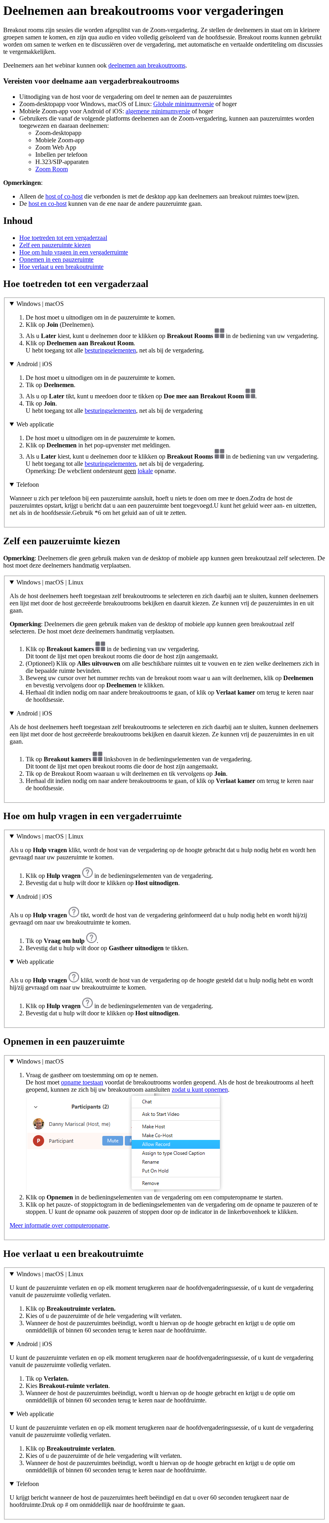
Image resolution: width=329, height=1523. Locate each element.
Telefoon (27, 484)
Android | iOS (34, 364)
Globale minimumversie (183, 103)
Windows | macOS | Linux (49, 582)
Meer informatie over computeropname (59, 1225)
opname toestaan (82, 1082)
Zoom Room (51, 169)
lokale (145, 470)
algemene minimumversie (158, 111)
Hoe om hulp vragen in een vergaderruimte (73, 252)
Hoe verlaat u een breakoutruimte (61, 266)
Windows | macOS (40, 303)
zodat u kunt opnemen (200, 1089)
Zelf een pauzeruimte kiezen (55, 245)
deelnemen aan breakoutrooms (146, 65)
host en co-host (47, 203)
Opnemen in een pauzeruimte (56, 259)
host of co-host (64, 196)
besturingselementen (110, 350)
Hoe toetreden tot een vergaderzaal (63, 237)
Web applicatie (35, 424)
